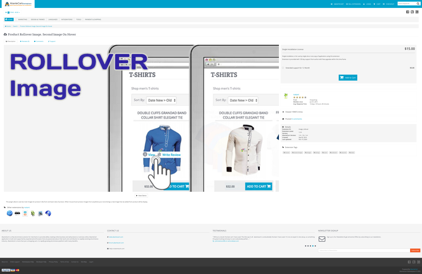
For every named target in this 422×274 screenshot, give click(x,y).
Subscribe (415, 250)
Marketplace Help (28, 262)
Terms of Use (64, 262)
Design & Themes (37, 19)
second (343, 153)
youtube (417, 11)
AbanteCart (414, 269)
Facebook (407, 11)
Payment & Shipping (92, 19)
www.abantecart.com (116, 237)
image (308, 153)
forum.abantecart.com (116, 243)
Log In (91, 262)
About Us (5, 262)
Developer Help (41, 262)
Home (10, 19)
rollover (334, 153)
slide (352, 153)
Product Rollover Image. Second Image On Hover (36, 26)
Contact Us (74, 262)
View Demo (141, 196)
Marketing (22, 19)
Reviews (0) (25, 41)
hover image (298, 153)
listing (317, 153)
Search (15, 26)
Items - (13, 12)
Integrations (66, 19)
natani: (27, 207)
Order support (15, 262)
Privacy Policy (53, 262)
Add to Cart (350, 77)
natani (296, 94)
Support (52, 41)
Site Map (84, 262)
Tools (78, 19)
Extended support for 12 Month (349, 68)
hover (287, 153)
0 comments (297, 119)
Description (11, 41)
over (325, 153)
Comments (39, 41)
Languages (52, 19)
